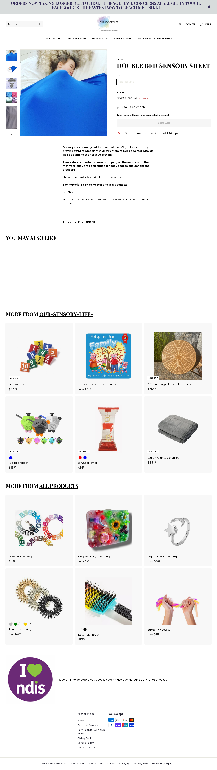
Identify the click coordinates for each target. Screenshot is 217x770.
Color (120, 75)
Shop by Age (124, 763)
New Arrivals (53, 38)
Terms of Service (88, 725)
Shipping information (79, 222)
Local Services (86, 747)
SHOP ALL (110, 763)
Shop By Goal (100, 38)
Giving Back (85, 738)
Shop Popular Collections (155, 38)
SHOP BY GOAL (96, 763)
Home (120, 59)
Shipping (137, 115)
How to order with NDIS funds (91, 731)
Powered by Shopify (162, 763)
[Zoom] (63, 93)
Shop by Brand (77, 38)
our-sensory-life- (66, 313)
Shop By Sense (123, 38)
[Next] (12, 133)
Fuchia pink (126, 82)
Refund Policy (86, 743)
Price (120, 92)
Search (82, 720)
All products (58, 485)
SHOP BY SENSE (78, 763)
